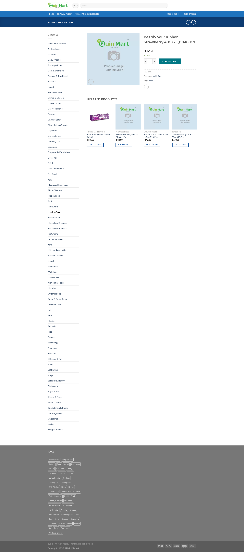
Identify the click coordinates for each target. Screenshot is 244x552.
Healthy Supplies (55, 501)
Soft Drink (53, 369)
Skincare (52, 353)
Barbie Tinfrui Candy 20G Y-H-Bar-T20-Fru (156, 135)
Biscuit (66, 464)
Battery (52, 464)
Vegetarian (53, 418)
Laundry (52, 261)
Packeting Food (67, 514)
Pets (50, 315)
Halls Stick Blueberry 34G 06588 (98, 135)
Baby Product (54, 59)
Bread (51, 87)
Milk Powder (54, 510)
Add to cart (170, 61)
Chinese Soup (54, 119)
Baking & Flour (55, 65)
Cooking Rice (66, 482)
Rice (50, 331)
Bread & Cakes (55, 92)
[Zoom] (91, 82)
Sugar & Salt (53, 391)
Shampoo (52, 348)
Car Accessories (56, 108)
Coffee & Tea (54, 135)
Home (51, 22)
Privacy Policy (64, 14)
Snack (69, 524)
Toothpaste (64, 528)
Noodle (64, 510)
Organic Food (54, 293)
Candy (150, 80)
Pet (49, 309)
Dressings (52, 157)
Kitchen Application (57, 250)
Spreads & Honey (56, 380)
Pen (77, 514)
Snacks (51, 364)
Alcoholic (52, 54)
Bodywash (75, 464)
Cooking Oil (54, 141)
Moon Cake (53, 277)
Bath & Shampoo (56, 70)
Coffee (70, 473)
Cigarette (52, 130)
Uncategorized (55, 413)
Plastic (51, 320)
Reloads (52, 326)
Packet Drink (54, 514)
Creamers (52, 146)
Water (51, 424)
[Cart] (194, 5)
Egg (50, 179)
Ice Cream (53, 233)
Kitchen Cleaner (55, 255)
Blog (52, 14)
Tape (56, 528)
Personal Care (54, 304)
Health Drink (54, 217)
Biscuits (52, 81)
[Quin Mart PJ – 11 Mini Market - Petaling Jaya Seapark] (58, 5)
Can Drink (60, 469)
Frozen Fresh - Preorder (70, 492)
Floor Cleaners (55, 190)
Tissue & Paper (55, 397)
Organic (72, 510)
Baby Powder (67, 459)
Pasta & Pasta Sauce (57, 299)
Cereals (51, 114)
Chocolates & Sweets (58, 125)
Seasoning (53, 342)
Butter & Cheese (56, 97)
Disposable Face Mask (59, 152)
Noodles (52, 288)
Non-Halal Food (56, 282)
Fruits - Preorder (55, 496)
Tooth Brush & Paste (58, 407)
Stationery (53, 386)
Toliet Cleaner (54, 402)
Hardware (53, 206)
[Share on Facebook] (146, 87)
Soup (50, 375)
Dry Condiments (56, 168)
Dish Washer (54, 487)
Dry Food (52, 174)
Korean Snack (68, 505)
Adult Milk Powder (57, 43)
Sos (50, 528)
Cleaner (62, 473)
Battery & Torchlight (58, 76)
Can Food (52, 473)
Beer (59, 464)
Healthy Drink (69, 496)
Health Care (65, 22)
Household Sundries (57, 228)
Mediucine (53, 266)
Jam (50, 244)
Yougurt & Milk (55, 429)
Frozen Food (54, 195)
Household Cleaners (57, 223)
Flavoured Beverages (58, 184)
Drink (50, 163)
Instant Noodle (54, 505)
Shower (62, 524)
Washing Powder (55, 533)
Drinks (71, 487)
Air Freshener (54, 48)
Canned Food (54, 103)
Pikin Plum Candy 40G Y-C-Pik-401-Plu (128, 135)
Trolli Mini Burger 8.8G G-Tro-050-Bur (183, 135)
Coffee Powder (55, 478)
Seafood (65, 519)
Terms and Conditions (87, 14)
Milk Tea (52, 271)
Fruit (50, 201)
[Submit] (165, 5)
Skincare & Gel (55, 359)
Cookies (66, 478)
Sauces (51, 337)
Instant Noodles (55, 239)
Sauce (57, 519)
